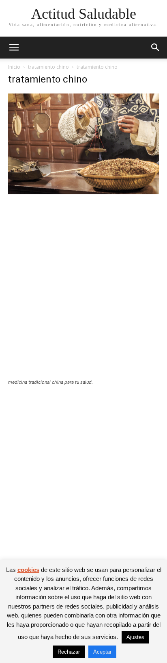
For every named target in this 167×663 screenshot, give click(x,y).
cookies (28, 569)
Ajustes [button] (135, 637)
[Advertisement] (83, 292)
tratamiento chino (48, 66)
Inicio (14, 66)
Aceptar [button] (102, 652)
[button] (14, 48)
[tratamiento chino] (83, 192)
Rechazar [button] (69, 652)
